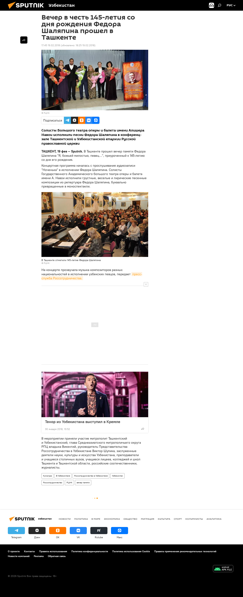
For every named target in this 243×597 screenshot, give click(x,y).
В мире (95, 518)
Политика (81, 518)
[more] (142, 428)
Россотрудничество (52, 482)
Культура (47, 475)
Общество (130, 518)
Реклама (39, 556)
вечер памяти (83, 482)
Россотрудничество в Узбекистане (91, 475)
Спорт (178, 518)
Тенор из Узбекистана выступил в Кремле (82, 421)
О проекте (14, 551)
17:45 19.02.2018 (50, 45)
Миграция (147, 518)
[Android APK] (223, 569)
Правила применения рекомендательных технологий (185, 551)
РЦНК (47, 113)
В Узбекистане (63, 475)
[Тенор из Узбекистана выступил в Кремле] (94, 394)
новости (65, 518)
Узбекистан (117, 475)
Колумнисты (194, 518)
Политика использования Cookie (131, 551)
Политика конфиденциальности (89, 551)
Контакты (29, 551)
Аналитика (214, 518)
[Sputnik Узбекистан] (27, 9)
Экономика (112, 518)
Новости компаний (19, 556)
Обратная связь (57, 556)
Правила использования (53, 551)
